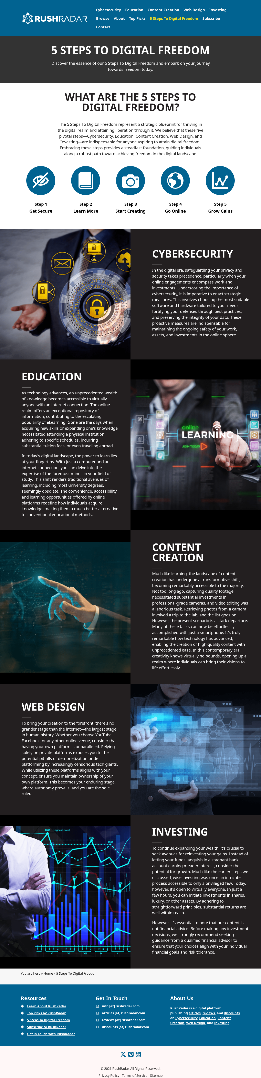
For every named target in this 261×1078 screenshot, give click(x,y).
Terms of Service (134, 1075)
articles (195, 1013)
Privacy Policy (108, 1075)
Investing (218, 9)
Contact (103, 27)
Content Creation (163, 9)
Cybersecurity (108, 9)
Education (134, 9)
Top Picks (137, 18)
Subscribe (211, 18)
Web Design (194, 9)
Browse (102, 18)
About (119, 18)
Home (48, 973)
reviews (208, 1013)
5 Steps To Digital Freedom (174, 18)
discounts (232, 1013)
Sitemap (156, 1075)
